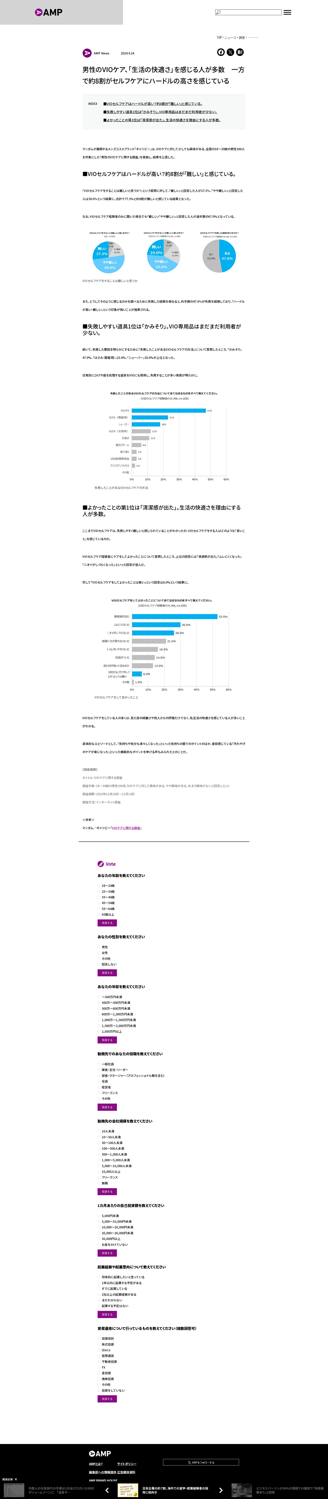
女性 (105, 953)
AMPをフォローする (202, 1462)
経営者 (106, 1087)
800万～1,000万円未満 (117, 1014)
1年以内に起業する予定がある (122, 1283)
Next (220, 1490)
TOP (219, 37)
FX (103, 1367)
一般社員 (108, 1064)
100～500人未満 (113, 1148)
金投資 (106, 1373)
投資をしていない (113, 1390)
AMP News (101, 53)
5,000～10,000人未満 (117, 1166)
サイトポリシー (126, 1463)
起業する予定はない (115, 1306)
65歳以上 (108, 914)
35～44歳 (108, 897)
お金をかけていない (115, 1245)
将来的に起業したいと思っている (123, 1277)
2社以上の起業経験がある (119, 1294)
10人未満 (108, 1131)
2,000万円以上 (112, 1031)
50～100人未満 (112, 1143)
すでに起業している (114, 1289)
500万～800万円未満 (116, 1008)
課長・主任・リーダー (115, 1070)
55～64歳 (108, 909)
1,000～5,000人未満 (116, 1160)
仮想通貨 (108, 1356)
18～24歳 (108, 886)
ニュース (230, 37)
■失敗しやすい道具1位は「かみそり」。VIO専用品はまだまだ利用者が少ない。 (160, 111)
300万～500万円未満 (116, 1003)
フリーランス (110, 1093)
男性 (105, 947)
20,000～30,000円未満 (117, 1233)
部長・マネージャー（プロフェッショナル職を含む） (133, 1076)
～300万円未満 (112, 997)
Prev (108, 1490)
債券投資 (108, 1379)
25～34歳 (108, 891)
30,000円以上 (111, 1239)
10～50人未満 (111, 1137)
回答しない (109, 964)
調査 (242, 37)
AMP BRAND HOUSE (103, 1480)
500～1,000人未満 (114, 1154)
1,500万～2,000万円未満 (119, 1026)
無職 (105, 1183)
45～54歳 (108, 903)
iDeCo (106, 1350)
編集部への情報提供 (102, 1472)
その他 (106, 959)
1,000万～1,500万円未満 (119, 1020)
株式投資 (108, 1344)
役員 (105, 1081)
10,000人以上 (111, 1172)
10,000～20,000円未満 (117, 1227)
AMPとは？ (96, 1463)
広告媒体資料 (126, 1472)
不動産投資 (109, 1362)
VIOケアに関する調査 (126, 828)
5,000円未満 (110, 1216)
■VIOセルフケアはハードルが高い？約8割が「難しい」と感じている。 (152, 103)
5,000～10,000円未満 (117, 1221)
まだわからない (112, 1300)
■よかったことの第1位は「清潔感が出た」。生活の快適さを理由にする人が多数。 (162, 119)
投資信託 (108, 1338)
